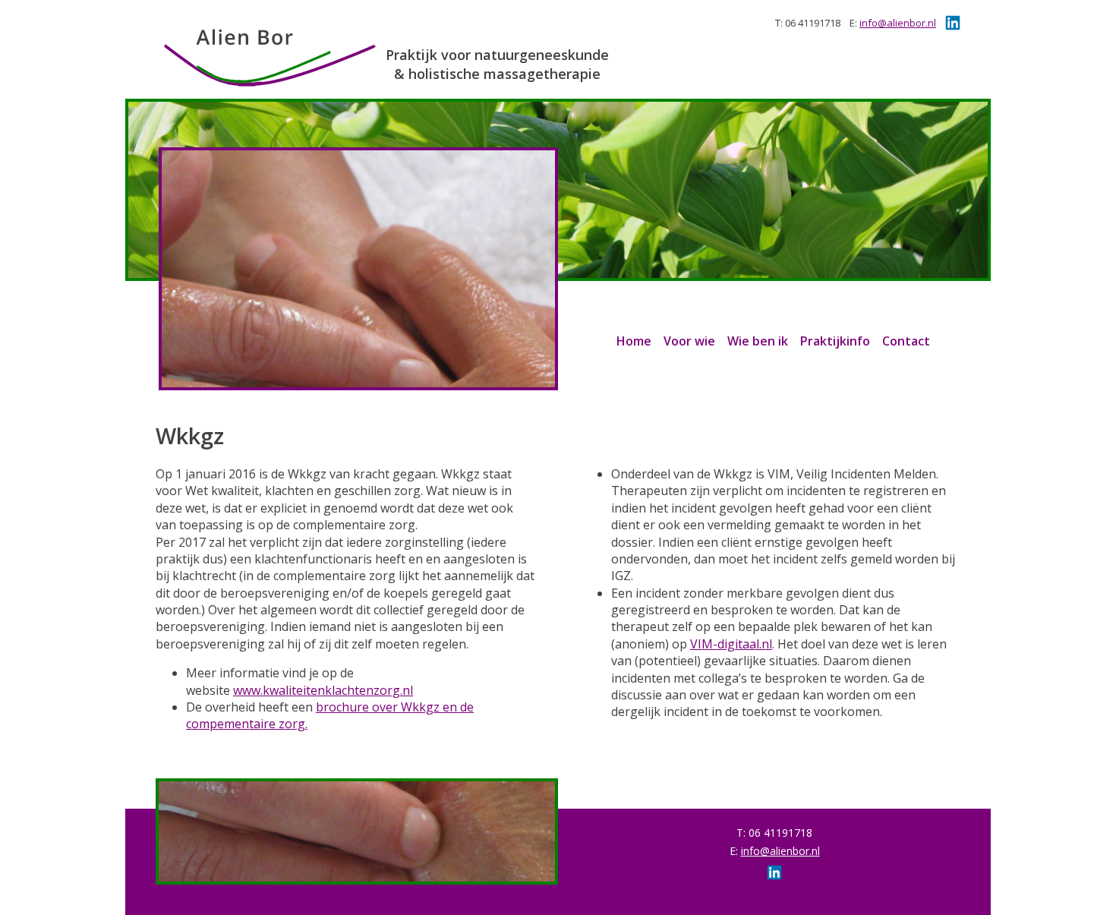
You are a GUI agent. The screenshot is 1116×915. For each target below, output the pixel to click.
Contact (906, 341)
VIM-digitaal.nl (731, 644)
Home (633, 341)
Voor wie (689, 341)
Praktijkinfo (835, 341)
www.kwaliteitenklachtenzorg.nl (323, 690)
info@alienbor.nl (897, 23)
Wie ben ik (757, 341)
